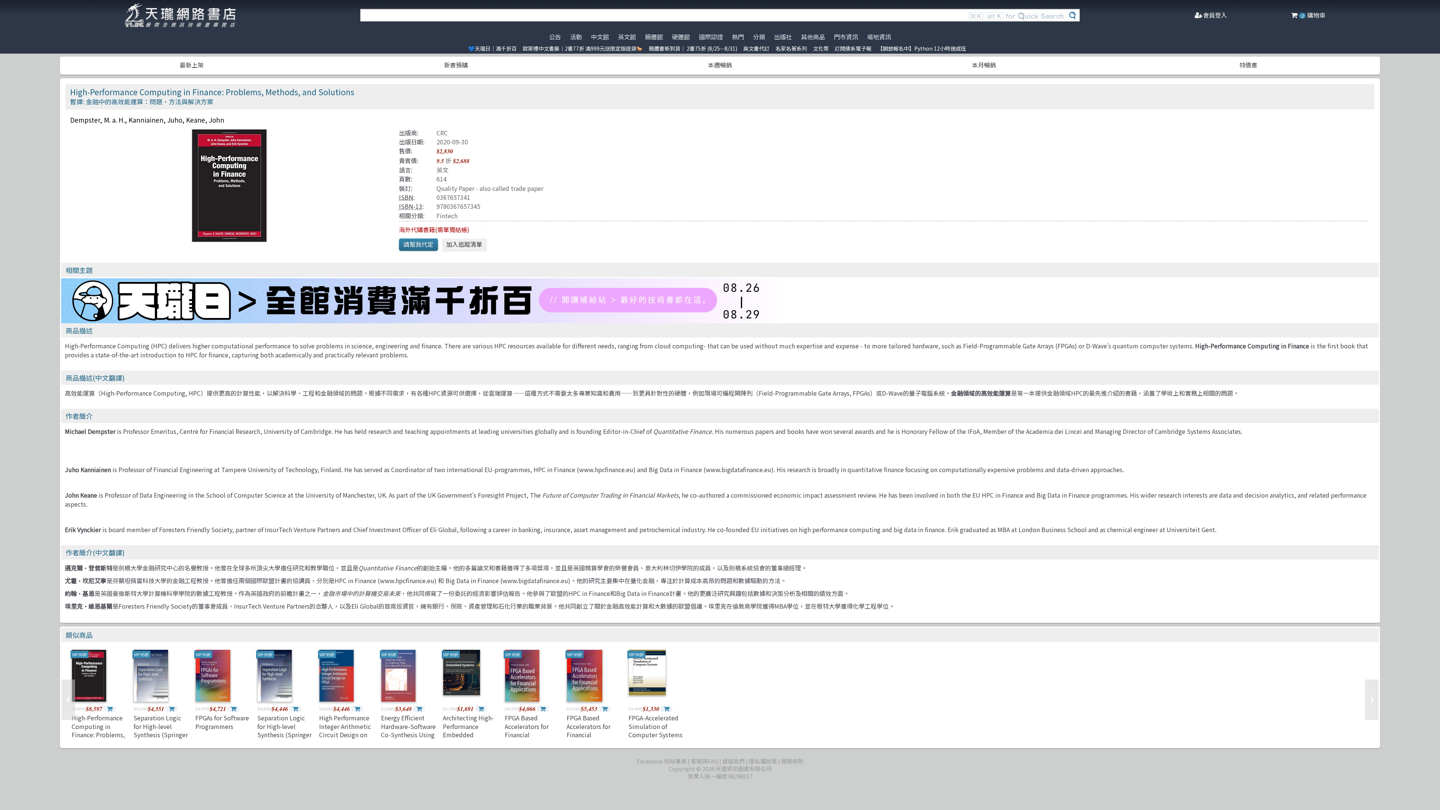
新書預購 (456, 64)
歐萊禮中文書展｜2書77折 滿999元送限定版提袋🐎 (583, 48)
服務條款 (792, 761)
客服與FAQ (704, 761)
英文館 (627, 36)
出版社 (783, 36)
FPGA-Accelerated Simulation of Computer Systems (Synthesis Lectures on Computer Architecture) (655, 738)
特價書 (1248, 64)
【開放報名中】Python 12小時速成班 (922, 48)
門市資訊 (846, 36)
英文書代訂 (756, 48)
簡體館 (654, 36)
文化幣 (821, 48)
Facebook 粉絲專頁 (662, 761)
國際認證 (711, 36)
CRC (442, 132)
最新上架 (192, 64)
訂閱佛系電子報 (853, 48)
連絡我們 (733, 761)
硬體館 (681, 36)
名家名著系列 (791, 48)
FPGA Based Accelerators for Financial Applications (527, 730)
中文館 (600, 36)
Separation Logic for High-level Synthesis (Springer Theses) (161, 730)
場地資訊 (879, 36)
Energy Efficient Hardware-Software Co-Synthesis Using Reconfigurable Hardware (408, 734)
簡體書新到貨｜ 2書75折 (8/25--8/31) (693, 48)
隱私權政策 (763, 761)
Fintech (447, 215)
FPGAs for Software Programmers (222, 721)
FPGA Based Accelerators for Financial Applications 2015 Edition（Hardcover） (591, 738)
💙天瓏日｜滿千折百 (492, 48)
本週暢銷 (720, 64)
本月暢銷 (984, 64)
